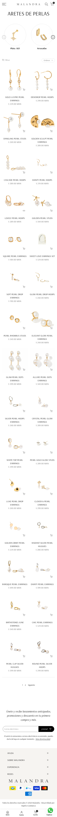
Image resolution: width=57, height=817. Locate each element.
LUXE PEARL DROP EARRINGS (14, 503)
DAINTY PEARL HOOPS (42, 180)
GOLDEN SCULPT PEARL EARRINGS (42, 140)
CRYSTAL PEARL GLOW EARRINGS (42, 420)
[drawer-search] (46, 4)
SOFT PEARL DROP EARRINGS (15, 296)
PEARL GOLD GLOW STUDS (42, 460)
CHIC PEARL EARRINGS (42, 622)
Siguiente (31, 685)
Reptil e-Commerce (28, 805)
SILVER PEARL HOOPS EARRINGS (14, 420)
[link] (15, 35)
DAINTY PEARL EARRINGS (42, 584)
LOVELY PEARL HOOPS (15, 218)
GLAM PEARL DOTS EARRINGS (14, 379)
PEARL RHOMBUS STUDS (15, 335)
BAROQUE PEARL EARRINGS (14, 584)
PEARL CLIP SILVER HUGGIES (14, 665)
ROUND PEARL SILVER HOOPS (42, 665)
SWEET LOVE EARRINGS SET (42, 256)
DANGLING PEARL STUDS (14, 138)
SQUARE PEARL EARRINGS (15, 256)
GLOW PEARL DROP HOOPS (42, 294)
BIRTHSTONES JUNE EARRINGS (15, 624)
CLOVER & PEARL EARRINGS (42, 503)
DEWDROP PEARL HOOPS (42, 97)
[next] (53, 37)
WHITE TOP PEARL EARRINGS (15, 462)
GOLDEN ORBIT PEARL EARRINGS (15, 544)
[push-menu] (4, 4)
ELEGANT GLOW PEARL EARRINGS (42, 337)
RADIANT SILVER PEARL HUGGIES (42, 544)
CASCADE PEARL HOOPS (15, 180)
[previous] (4, 37)
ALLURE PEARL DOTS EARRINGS (42, 379)
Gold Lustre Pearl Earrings (14, 99)
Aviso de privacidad (43, 739)
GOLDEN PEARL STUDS (42, 218)
